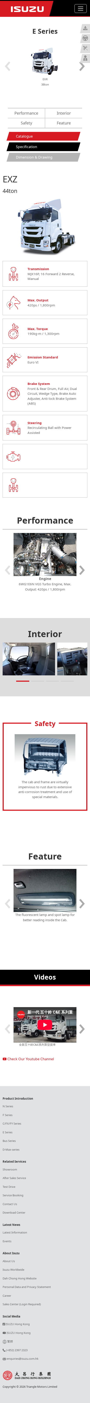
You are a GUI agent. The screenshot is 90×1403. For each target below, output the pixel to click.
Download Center (14, 1212)
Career (7, 1296)
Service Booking (13, 1195)
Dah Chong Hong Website (19, 1278)
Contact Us (10, 1204)
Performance (26, 113)
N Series (8, 1106)
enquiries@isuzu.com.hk (22, 1359)
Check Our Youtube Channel (30, 1059)
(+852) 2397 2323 (16, 1350)
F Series (7, 1115)
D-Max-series (11, 1149)
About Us (9, 1261)
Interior (64, 113)
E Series (7, 1132)
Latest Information (15, 1232)
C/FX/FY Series (12, 1123)
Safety (26, 123)
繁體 (10, 1341)
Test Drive (9, 1187)
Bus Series (9, 1141)
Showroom (10, 1169)
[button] (82, 66)
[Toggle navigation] (80, 8)
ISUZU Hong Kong (17, 1324)
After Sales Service (14, 1178)
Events (7, 1241)
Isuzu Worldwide (13, 1270)
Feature (64, 123)
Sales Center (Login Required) (22, 1304)
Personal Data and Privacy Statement (27, 1287)
